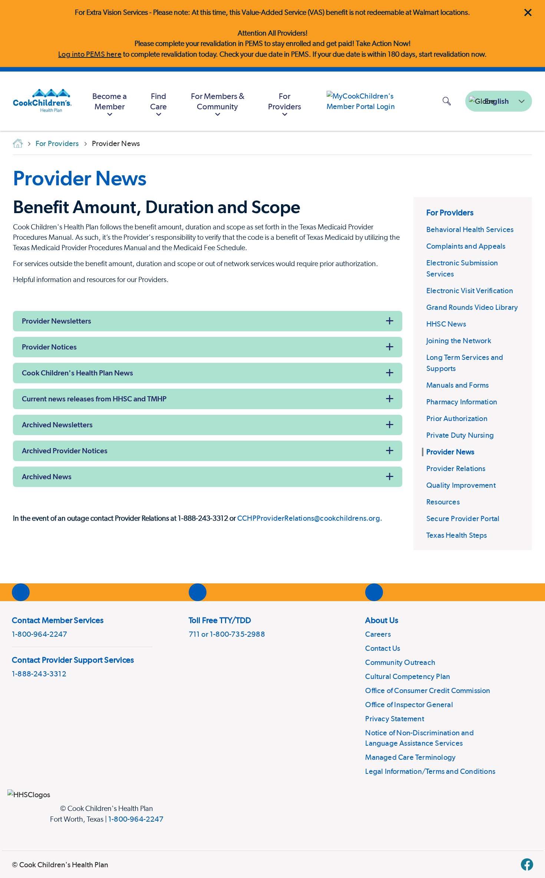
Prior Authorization (457, 418)
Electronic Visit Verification (469, 290)
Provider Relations (456, 468)
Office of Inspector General (409, 704)
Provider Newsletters (56, 321)
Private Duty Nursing (460, 435)
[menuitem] (109, 101)
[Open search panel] (447, 101)
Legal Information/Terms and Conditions (430, 771)
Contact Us (382, 648)
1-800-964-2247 (39, 634)
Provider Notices (49, 346)
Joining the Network (458, 340)
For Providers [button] (284, 101)
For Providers (449, 212)
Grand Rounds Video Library (472, 307)
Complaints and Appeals (465, 246)
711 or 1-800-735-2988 (227, 634)
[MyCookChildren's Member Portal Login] (374, 101)
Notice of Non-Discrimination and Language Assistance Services (419, 738)
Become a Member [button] (109, 101)
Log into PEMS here (90, 54)
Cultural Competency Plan (407, 676)
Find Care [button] (158, 101)
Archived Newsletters (57, 424)
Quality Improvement (461, 485)
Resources (443, 501)
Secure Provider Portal (462, 518)
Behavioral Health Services (469, 229)
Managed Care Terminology (410, 757)
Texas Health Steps (456, 535)
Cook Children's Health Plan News (77, 372)
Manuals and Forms (457, 385)
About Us (381, 620)
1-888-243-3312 (39, 673)
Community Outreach (400, 662)
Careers (377, 634)
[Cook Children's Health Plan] (39, 101)
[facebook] (527, 864)
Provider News (79, 178)
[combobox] (498, 101)
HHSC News (446, 323)
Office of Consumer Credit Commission (427, 690)
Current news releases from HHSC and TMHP (94, 398)
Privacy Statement (394, 718)
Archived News (47, 476)
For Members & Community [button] (217, 101)
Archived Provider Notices (65, 450)
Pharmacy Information (461, 401)
